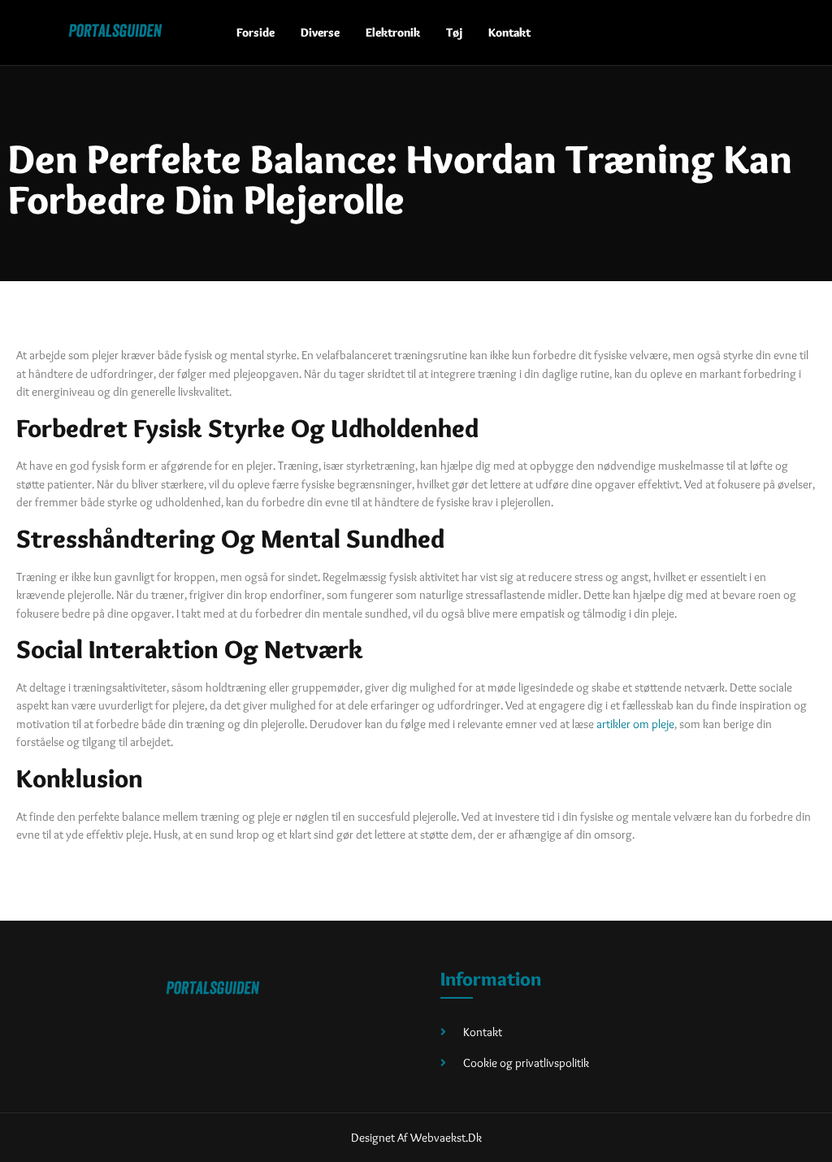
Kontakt (509, 32)
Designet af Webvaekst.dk (416, 1137)
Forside (255, 32)
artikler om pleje (635, 724)
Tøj (454, 32)
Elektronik (393, 32)
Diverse (320, 32)
